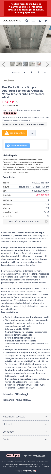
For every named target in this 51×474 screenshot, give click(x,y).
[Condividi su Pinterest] (38, 72)
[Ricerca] (27, 21)
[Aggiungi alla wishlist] (32, 133)
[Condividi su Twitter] (24, 72)
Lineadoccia (42, 194)
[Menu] (33, 21)
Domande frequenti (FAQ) (17, 400)
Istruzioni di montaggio (16, 394)
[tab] (16, 394)
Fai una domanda (18, 145)
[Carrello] (46, 21)
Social (6, 439)
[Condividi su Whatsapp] (45, 72)
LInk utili (7, 424)
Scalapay (40, 456)
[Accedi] (40, 21)
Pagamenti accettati (14, 416)
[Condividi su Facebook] (31, 72)
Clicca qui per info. (25, 12)
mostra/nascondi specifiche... (24, 221)
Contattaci (8, 431)
